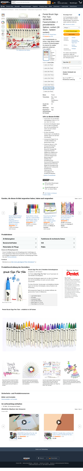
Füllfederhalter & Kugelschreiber (35, 9)
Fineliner (45, 9)
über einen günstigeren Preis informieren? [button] (23, 262)
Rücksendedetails (11, 257)
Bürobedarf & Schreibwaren (7, 9)
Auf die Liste (66, 67)
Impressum (35, 463)
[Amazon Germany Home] (26, 458)
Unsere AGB (18, 463)
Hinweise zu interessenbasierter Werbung (59, 463)
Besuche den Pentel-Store (49, 34)
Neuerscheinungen (26, 6)
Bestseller (17, 6)
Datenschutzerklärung (27, 463)
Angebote (35, 6)
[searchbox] (31, 2)
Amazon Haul (9, 6)
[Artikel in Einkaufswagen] (80, 2)
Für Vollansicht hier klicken (23, 50)
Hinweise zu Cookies (44, 463)
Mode (50, 6)
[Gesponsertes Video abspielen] (24, 422)
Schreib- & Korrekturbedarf (21, 9)
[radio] (3, 14)
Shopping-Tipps (43, 6)
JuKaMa (73, 37)
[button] (2, 6)
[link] (15, 220)
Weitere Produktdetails (49, 175)
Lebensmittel (65, 6)
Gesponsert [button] (3, 411)
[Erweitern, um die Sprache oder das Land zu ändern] (46, 458)
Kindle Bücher (73, 6)
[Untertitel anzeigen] (37, 415)
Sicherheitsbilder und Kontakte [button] (9, 399)
